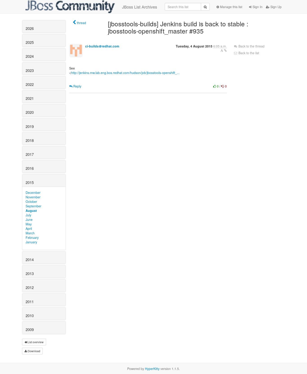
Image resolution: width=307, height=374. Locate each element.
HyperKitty (152, 368)
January (31, 242)
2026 (30, 28)
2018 (30, 140)
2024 (30, 56)
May (29, 224)
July (28, 215)
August (31, 210)
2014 (30, 259)
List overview (35, 342)
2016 (30, 168)
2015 (30, 182)
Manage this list (230, 6)
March (30, 233)
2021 (30, 98)
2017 (30, 154)
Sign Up (275, 6)
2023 (30, 70)
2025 (30, 42)
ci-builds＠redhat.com (102, 46)
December (33, 192)
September (33, 206)
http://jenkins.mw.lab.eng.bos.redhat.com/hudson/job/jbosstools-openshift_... (125, 72)
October (31, 201)
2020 (30, 112)
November (33, 197)
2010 (30, 315)
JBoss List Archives (139, 7)
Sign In (257, 6)
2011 (30, 301)
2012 (30, 287)
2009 (30, 329)
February (32, 237)
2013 (30, 273)
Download (33, 351)
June (29, 219)
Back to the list (248, 53)
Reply (76, 86)
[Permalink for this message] (225, 50)
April (29, 228)
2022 (30, 84)
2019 (30, 126)
